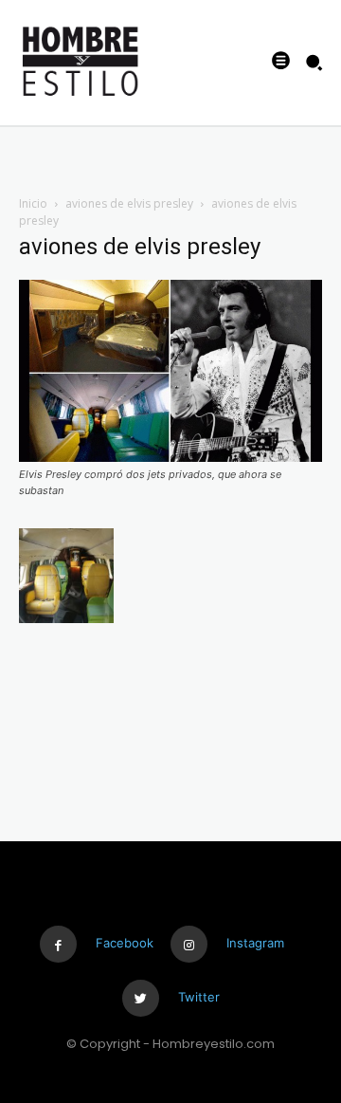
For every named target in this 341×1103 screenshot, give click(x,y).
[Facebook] (58, 944)
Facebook (124, 942)
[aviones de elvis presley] (170, 457)
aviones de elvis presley (129, 203)
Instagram (255, 942)
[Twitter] (140, 998)
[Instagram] (188, 944)
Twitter (199, 996)
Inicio (33, 203)
